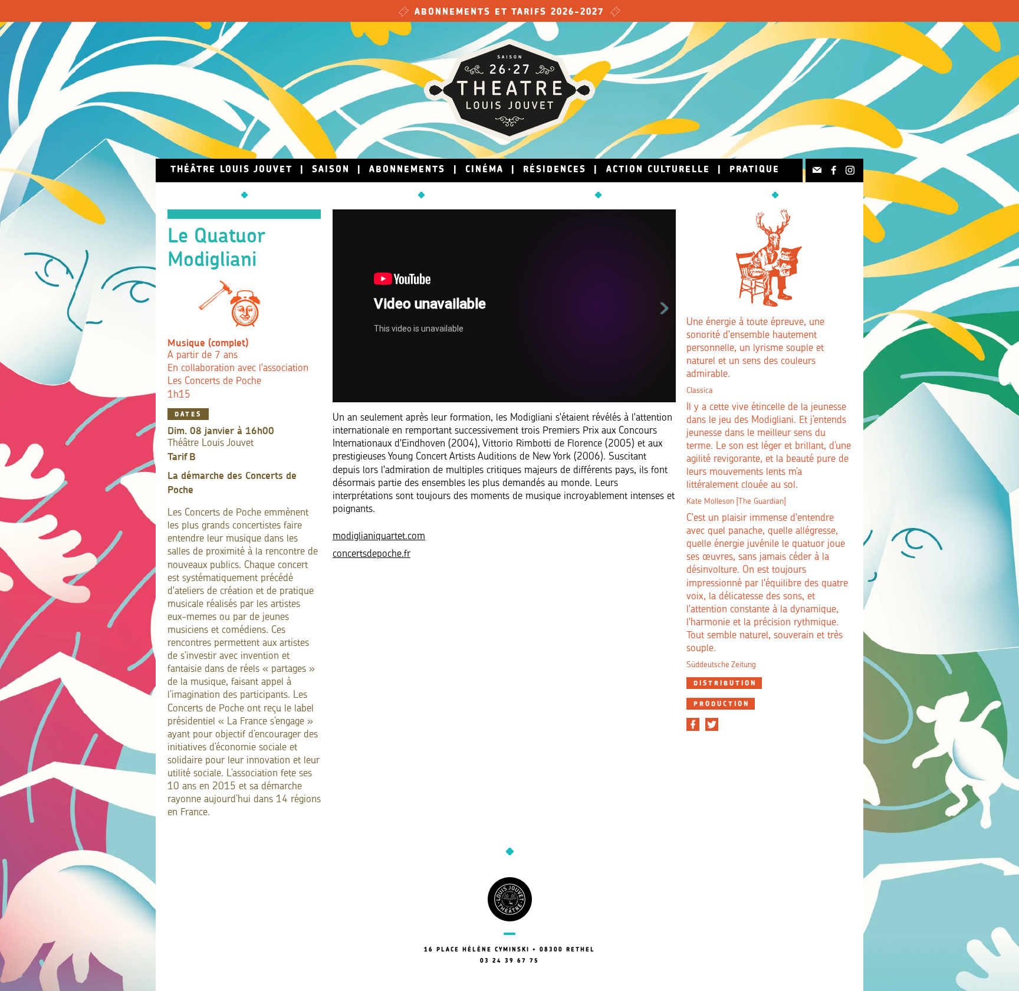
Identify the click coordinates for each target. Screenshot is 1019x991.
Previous (344, 306)
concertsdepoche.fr (371, 554)
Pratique (754, 170)
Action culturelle (658, 170)
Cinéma (484, 170)
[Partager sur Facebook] (692, 724)
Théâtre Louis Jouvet (231, 170)
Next (664, 306)
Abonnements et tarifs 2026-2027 (509, 12)
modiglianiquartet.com (379, 536)
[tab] (724, 683)
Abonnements (407, 170)
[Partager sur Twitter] (711, 724)
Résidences (554, 170)
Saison (331, 170)
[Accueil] (509, 90)
